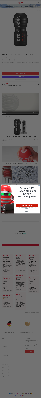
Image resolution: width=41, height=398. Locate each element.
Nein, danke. (27, 211)
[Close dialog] (39, 186)
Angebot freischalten (27, 205)
